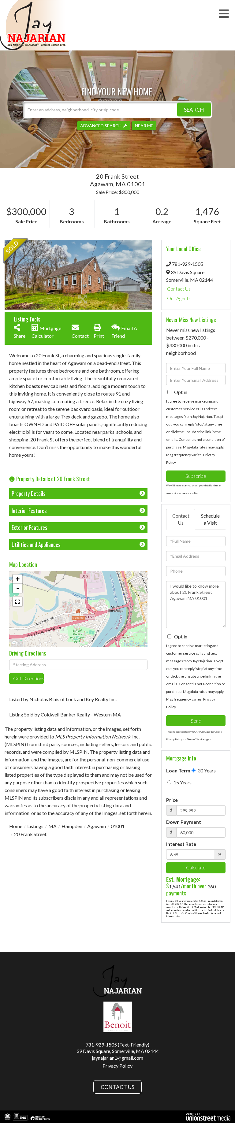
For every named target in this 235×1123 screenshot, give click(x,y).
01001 (118, 826)
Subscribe (195, 476)
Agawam (96, 826)
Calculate (196, 867)
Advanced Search (100, 125)
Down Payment (183, 822)
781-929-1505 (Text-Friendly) (117, 1044)
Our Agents (179, 298)
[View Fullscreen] (17, 601)
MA (52, 826)
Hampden (72, 826)
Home (15, 826)
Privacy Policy (174, 739)
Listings (35, 826)
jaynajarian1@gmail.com (117, 1058)
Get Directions (28, 678)
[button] (194, 109)
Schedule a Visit (210, 519)
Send (196, 720)
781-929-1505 (187, 264)
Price (172, 800)
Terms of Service (195, 739)
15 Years (182, 782)
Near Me (144, 125)
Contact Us (179, 289)
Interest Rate (181, 844)
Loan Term (178, 770)
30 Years (206, 770)
